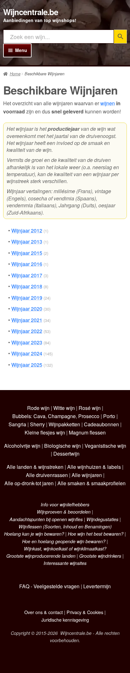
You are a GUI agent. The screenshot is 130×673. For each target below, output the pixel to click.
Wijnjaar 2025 (26, 364)
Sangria (17, 424)
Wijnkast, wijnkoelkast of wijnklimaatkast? (65, 548)
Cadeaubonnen (101, 424)
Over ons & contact (43, 612)
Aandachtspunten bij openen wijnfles (46, 519)
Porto (109, 416)
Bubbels (21, 416)
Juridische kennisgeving (65, 619)
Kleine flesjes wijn (45, 432)
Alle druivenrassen (47, 475)
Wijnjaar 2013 (26, 241)
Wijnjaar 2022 (26, 331)
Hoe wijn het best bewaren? (95, 534)
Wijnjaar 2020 (26, 308)
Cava (39, 416)
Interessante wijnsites (65, 563)
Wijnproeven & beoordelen (64, 512)
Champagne (62, 416)
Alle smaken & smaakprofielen (91, 483)
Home (15, 74)
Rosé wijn (90, 407)
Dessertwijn (66, 453)
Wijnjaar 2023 (26, 342)
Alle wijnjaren (87, 475)
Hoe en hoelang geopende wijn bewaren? (63, 541)
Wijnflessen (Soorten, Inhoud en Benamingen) (65, 526)
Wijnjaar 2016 (26, 263)
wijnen (107, 103)
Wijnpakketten (64, 424)
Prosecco (88, 416)
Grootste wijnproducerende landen (40, 556)
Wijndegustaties (102, 519)
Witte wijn (64, 407)
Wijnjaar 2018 (26, 286)
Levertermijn (97, 586)
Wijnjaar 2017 (26, 275)
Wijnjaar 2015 (26, 252)
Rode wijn (38, 407)
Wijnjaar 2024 (26, 353)
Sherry (37, 424)
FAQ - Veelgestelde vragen (49, 586)
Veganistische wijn (105, 445)
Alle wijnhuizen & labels (94, 466)
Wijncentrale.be (30, 12)
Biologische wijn (62, 445)
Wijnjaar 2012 (26, 230)
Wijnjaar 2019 (26, 297)
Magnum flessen (87, 432)
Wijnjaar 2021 (26, 320)
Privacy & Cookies (85, 612)
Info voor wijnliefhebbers (65, 504)
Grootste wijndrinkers (100, 556)
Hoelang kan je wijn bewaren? (34, 534)
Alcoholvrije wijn (22, 445)
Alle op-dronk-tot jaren (29, 483)
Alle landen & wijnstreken (35, 466)
